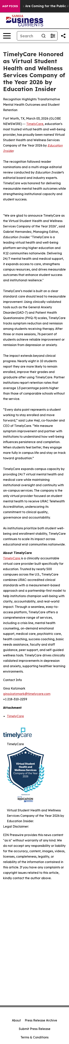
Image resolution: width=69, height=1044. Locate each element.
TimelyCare (34, 124)
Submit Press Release (34, 1029)
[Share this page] (63, 36)
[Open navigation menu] (7, 36)
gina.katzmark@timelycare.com (26, 694)
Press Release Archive (41, 1020)
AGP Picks (10, 6)
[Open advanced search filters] (52, 35)
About (16, 1020)
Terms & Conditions (34, 1037)
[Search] (43, 35)
